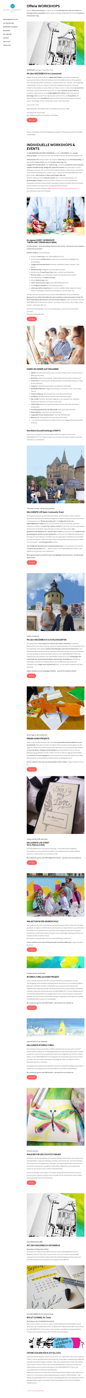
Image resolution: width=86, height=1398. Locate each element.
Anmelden (32, 120)
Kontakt (31, 676)
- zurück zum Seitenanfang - (35, 1391)
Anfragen (32, 319)
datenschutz (7, 45)
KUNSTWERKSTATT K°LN (10, 19)
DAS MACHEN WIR (8, 23)
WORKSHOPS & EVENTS (10, 27)
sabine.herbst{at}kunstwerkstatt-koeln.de (64, 188)
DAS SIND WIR (7, 34)
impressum (6, 41)
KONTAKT (6, 38)
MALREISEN (6, 30)
